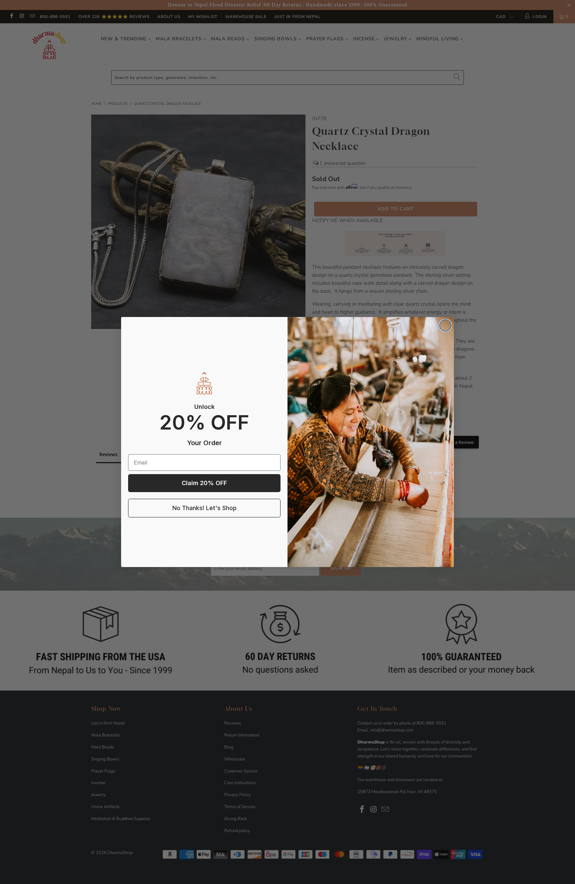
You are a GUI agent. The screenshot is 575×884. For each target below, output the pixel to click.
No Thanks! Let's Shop (204, 507)
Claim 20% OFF (204, 482)
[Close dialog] (445, 325)
